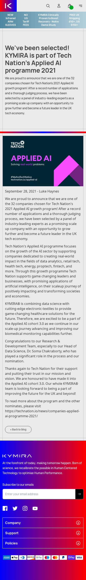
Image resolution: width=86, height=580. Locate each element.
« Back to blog (18, 429)
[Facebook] (5, 508)
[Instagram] (25, 508)
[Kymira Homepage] (8, 6)
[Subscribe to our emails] (79, 494)
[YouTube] (35, 508)
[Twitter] (15, 508)
